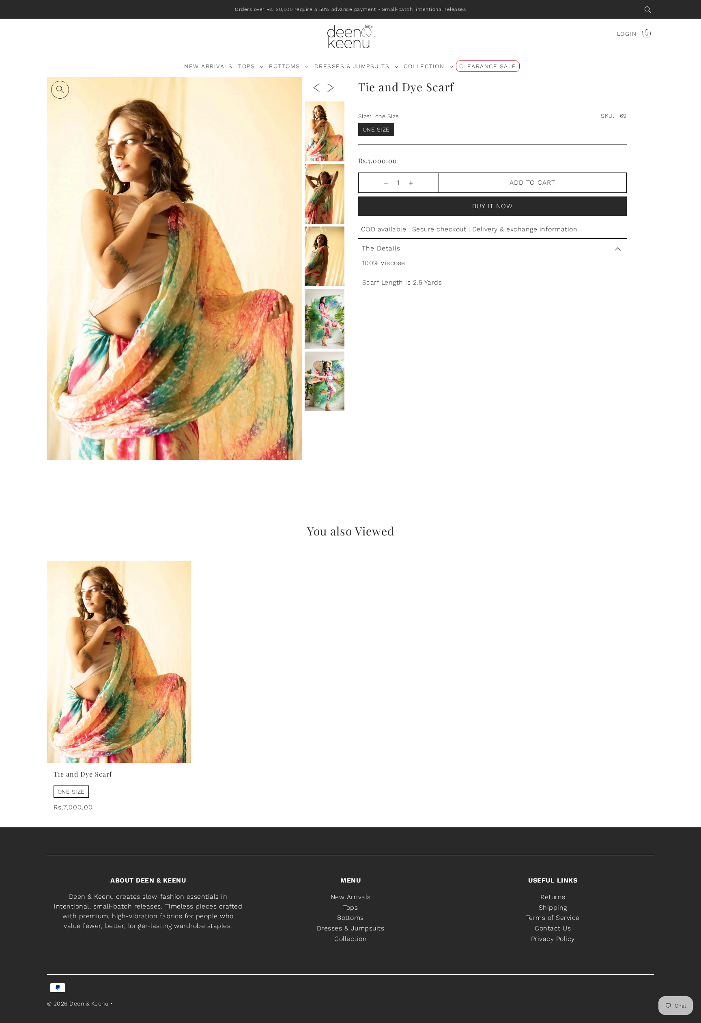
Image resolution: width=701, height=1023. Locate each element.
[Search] (648, 9)
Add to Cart (532, 182)
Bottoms (350, 918)
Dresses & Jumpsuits (351, 928)
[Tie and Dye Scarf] (119, 661)
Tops (350, 907)
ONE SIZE (71, 791)
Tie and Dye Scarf (83, 774)
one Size (376, 129)
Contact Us (553, 928)
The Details (381, 248)
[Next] (331, 87)
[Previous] (316, 87)
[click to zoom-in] (60, 90)
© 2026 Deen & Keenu (78, 1003)
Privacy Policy (553, 938)
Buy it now (492, 206)
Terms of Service (553, 918)
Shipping (553, 907)
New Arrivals (351, 897)
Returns (553, 897)
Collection (350, 938)
